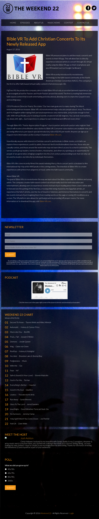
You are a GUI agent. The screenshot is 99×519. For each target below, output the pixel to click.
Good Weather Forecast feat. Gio (35, 409)
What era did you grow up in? (17, 465)
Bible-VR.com (55, 135)
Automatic (14, 327)
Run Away (14, 399)
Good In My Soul (17, 390)
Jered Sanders (33, 404)
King (12, 346)
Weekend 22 (46, 513)
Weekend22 (31, 8)
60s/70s (11, 473)
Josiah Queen (24, 341)
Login (71, 513)
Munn (24, 361)
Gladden (29, 390)
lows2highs (14, 409)
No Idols (13, 356)
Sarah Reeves (26, 399)
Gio (20, 366)
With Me (14, 366)
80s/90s (11, 477)
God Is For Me (16, 380)
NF (17, 370)
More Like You (16, 332)
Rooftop (13, 351)
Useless (13, 394)
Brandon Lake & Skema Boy (30, 356)
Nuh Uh (13, 423)
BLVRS (27, 332)
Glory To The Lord (17, 404)
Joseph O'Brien (27, 337)
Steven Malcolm (41, 375)
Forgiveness (15, 361)
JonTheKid (44, 419)
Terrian (27, 380)
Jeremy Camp (29, 414)
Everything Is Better (18, 385)
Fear (12, 370)
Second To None (17, 322)
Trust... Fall (14, 337)
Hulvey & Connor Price (30, 327)
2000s (10, 480)
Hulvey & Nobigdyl (26, 351)
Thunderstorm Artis (26, 394)
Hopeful (32, 385)
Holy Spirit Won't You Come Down (24, 419)
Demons (14, 341)
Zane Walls (22, 423)
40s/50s (11, 469)
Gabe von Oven (22, 346)
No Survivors (15, 414)
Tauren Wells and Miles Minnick (38, 322)
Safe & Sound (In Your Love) (21, 375)
